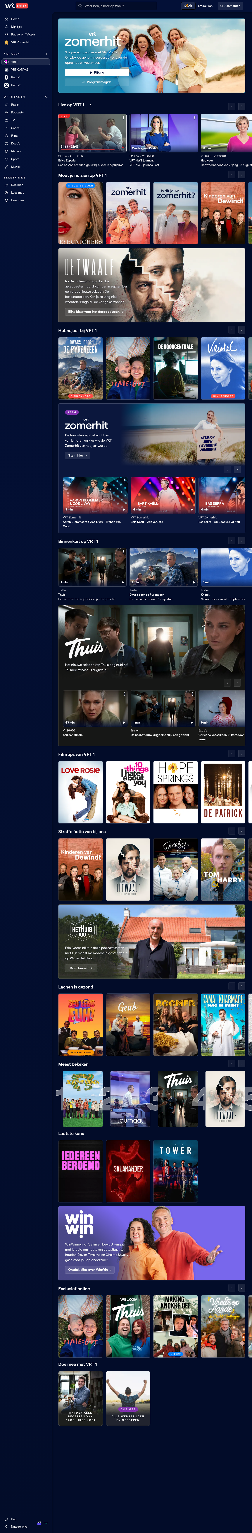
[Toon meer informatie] (123, 117)
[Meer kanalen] (46, 54)
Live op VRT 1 (71, 104)
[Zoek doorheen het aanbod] (46, 97)
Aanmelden (232, 5)
